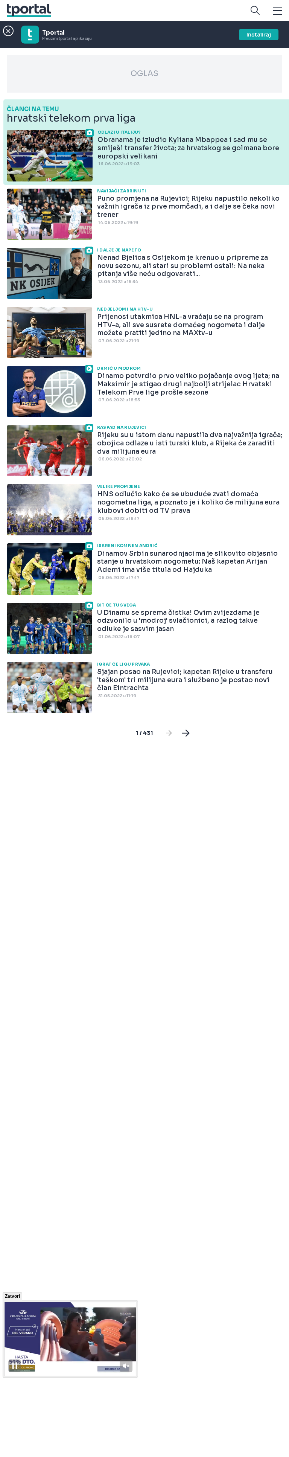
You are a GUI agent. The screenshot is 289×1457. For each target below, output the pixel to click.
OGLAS (144, 73)
